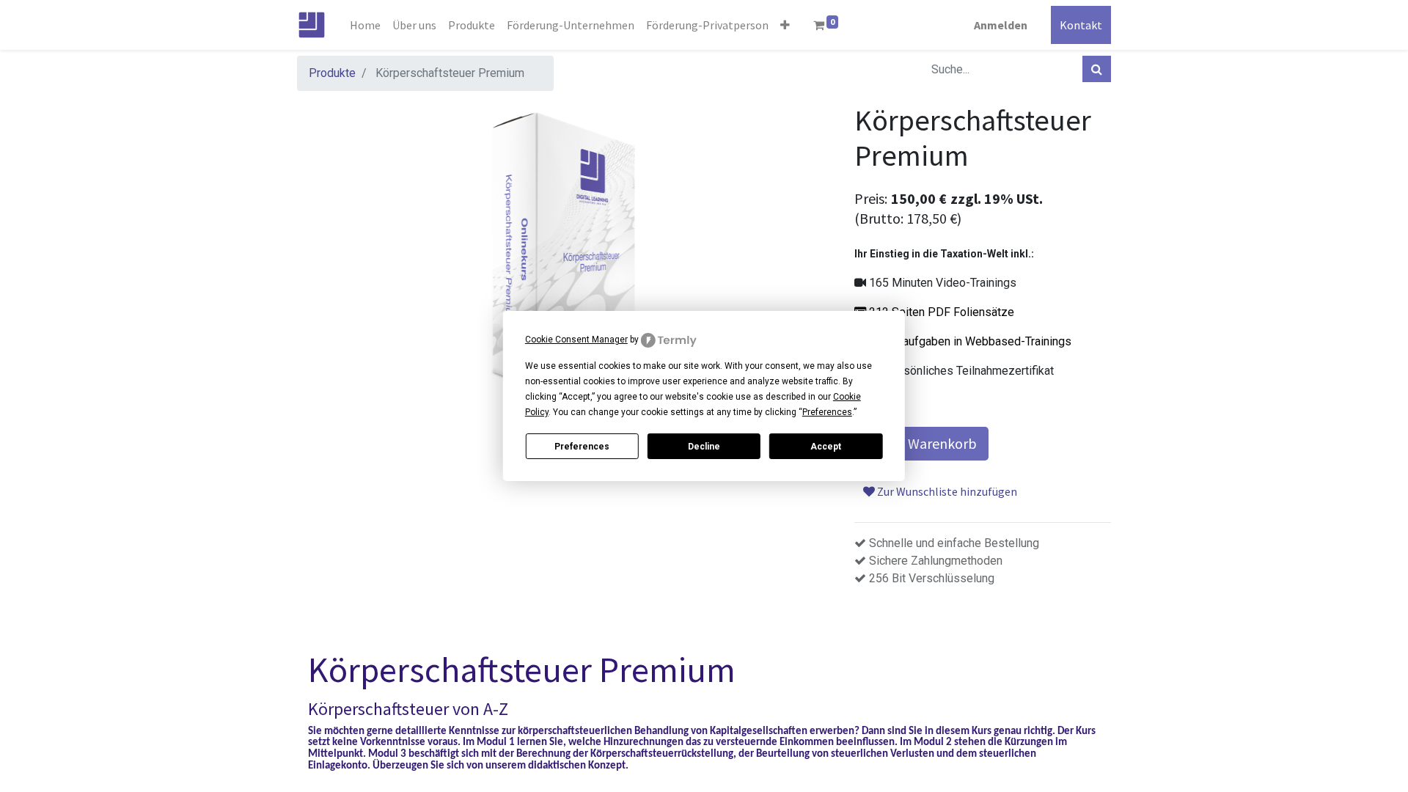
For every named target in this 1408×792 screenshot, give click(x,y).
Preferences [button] (827, 412)
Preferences (581, 446)
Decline (704, 446)
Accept (825, 446)
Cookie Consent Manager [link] (576, 339)
